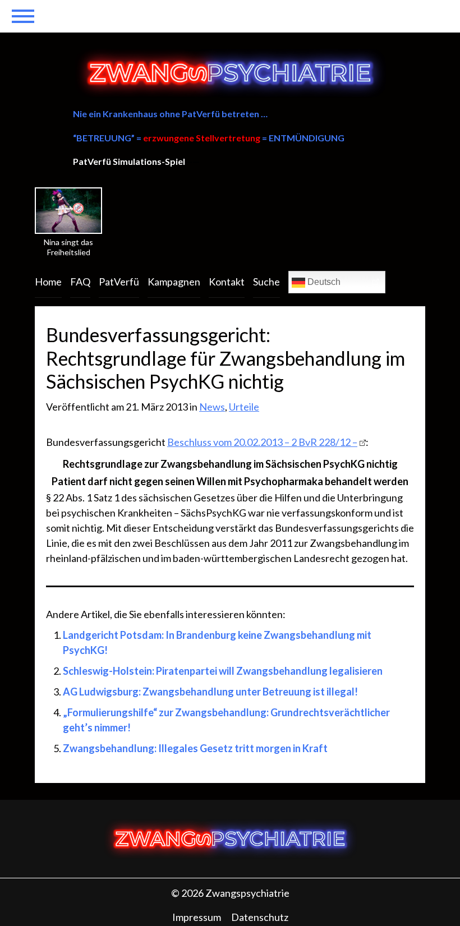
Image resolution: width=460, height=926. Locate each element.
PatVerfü (119, 281)
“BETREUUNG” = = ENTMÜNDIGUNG (208, 137)
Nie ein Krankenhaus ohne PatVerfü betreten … (170, 113)
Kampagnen (174, 281)
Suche (266, 281)
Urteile (244, 406)
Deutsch (323, 282)
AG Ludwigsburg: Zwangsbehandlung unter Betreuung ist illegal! (210, 691)
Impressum (196, 917)
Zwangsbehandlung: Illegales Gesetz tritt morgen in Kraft (195, 748)
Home (48, 281)
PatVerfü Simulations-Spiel (129, 161)
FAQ (80, 281)
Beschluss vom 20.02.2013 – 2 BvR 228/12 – (262, 442)
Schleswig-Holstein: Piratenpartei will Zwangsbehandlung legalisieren (223, 671)
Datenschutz (259, 917)
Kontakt (227, 281)
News (212, 406)
